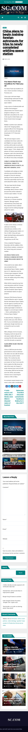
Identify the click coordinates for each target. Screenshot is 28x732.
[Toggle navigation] (25, 17)
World (4, 27)
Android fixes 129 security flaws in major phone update (13, 666)
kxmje (14, 729)
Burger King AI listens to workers (12, 596)
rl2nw (11, 729)
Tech (5, 645)
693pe (20, 729)
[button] (18, 17)
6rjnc (1, 729)
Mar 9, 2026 (8, 703)
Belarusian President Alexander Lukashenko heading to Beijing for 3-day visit (19, 397)
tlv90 (6, 729)
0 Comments (18, 652)
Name (5, 519)
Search (4, 567)
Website (5, 539)
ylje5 (3, 729)
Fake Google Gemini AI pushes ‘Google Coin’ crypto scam (13, 700)
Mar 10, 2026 (8, 669)
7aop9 (8, 729)
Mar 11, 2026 (8, 652)
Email (5, 529)
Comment (6, 487)
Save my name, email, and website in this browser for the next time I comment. (14, 552)
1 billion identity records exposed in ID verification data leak (14, 649)
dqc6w (17, 729)
